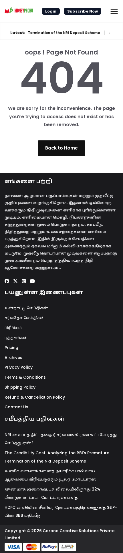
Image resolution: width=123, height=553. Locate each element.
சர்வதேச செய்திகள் (25, 317)
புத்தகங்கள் (16, 337)
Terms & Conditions (25, 377)
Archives (13, 357)
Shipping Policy (20, 387)
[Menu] (114, 11)
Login (50, 11)
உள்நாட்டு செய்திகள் (26, 308)
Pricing (11, 347)
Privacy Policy (19, 367)
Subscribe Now (82, 11)
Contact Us (16, 407)
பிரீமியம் (13, 327)
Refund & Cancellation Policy (35, 397)
